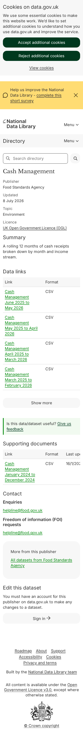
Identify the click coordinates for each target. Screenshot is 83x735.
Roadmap (23, 650)
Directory (14, 141)
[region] (41, 333)
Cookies (53, 656)
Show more (41, 403)
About (41, 650)
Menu (69, 124)
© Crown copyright (41, 725)
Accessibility (30, 656)
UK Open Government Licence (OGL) (35, 228)
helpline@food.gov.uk (22, 510)
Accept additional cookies (41, 42)
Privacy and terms (40, 663)
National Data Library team (52, 672)
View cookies (41, 68)
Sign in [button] (40, 618)
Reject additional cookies (41, 56)
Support (58, 650)
